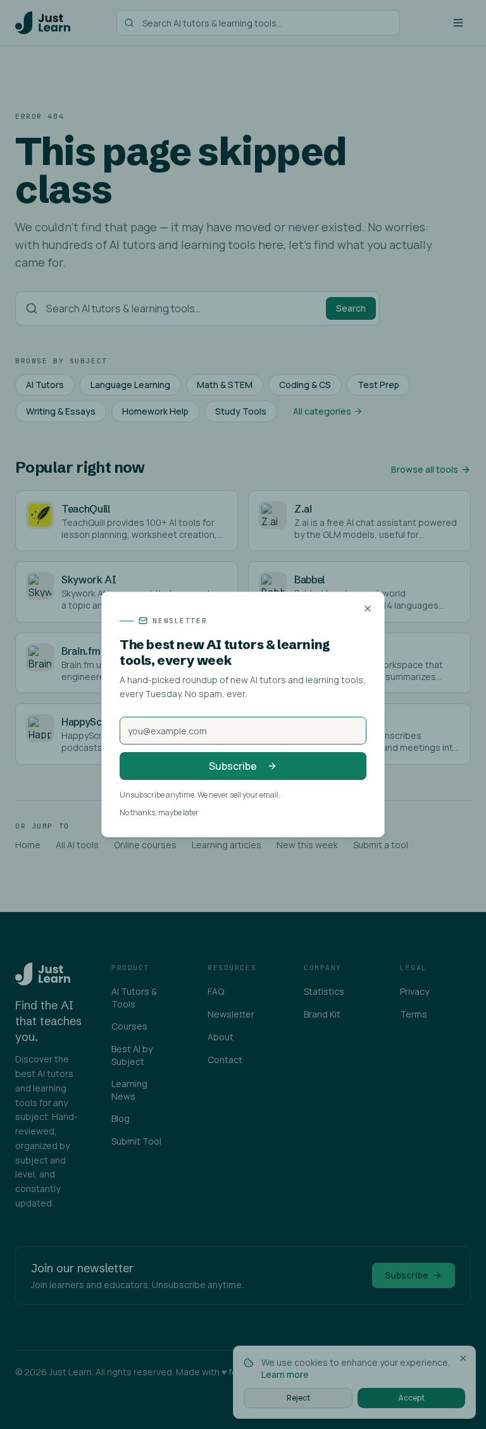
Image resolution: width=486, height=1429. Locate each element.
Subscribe (233, 766)
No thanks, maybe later (159, 813)
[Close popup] (368, 608)
